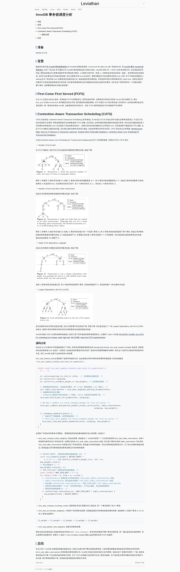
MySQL (45, 9)
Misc (59, 9)
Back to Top (139, 562)
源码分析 (45, 35)
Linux (52, 9)
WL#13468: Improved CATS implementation (88, 338)
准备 (39, 22)
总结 (39, 38)
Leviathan (90, 3)
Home (37, 9)
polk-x (50, 569)
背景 (39, 25)
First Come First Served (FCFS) (50, 28)
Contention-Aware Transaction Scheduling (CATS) (57, 31)
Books (65, 9)
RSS (80, 9)
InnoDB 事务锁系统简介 (58, 67)
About (73, 9)
